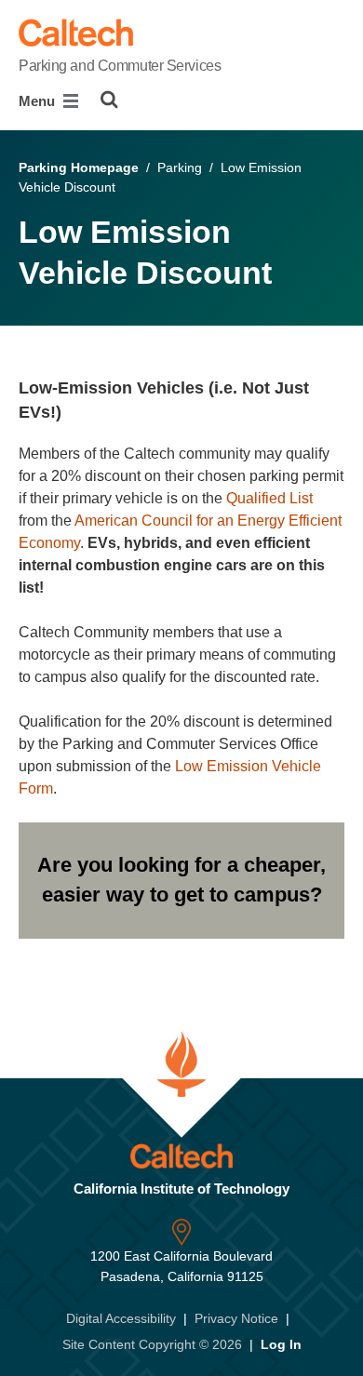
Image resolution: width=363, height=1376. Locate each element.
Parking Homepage (79, 167)
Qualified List (269, 498)
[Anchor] (72, 412)
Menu (39, 101)
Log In (281, 1344)
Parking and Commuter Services (120, 65)
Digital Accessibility (121, 1318)
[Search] (109, 99)
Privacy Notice (236, 1318)
